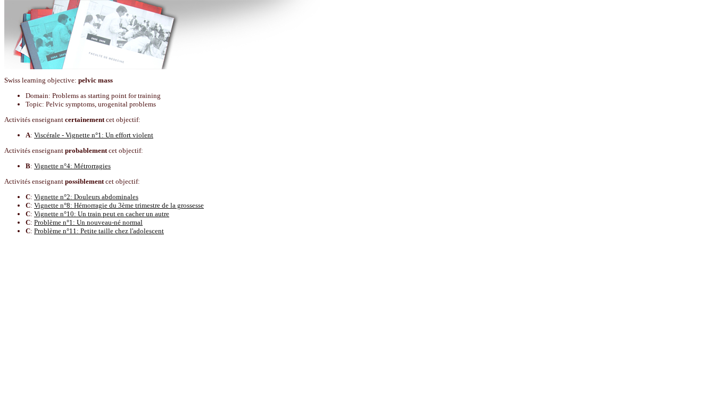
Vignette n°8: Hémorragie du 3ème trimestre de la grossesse (119, 205)
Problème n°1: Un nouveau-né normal (88, 222)
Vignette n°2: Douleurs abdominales (86, 197)
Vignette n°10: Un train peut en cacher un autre (101, 214)
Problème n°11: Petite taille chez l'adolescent (99, 231)
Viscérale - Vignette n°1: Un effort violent (93, 135)
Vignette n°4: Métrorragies (72, 166)
